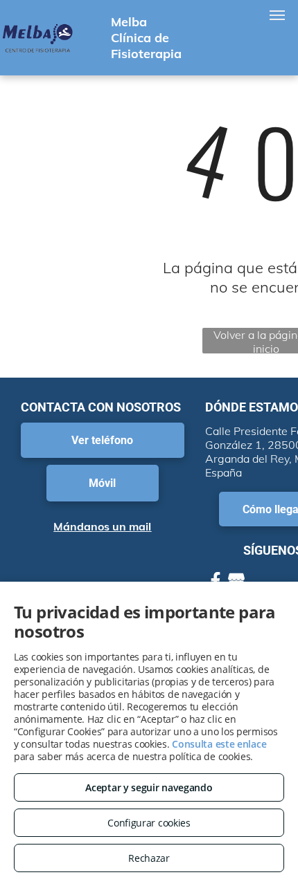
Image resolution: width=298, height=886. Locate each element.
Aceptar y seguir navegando (148, 787)
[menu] (277, 15)
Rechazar (149, 858)
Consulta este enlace (219, 743)
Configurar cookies (149, 822)
